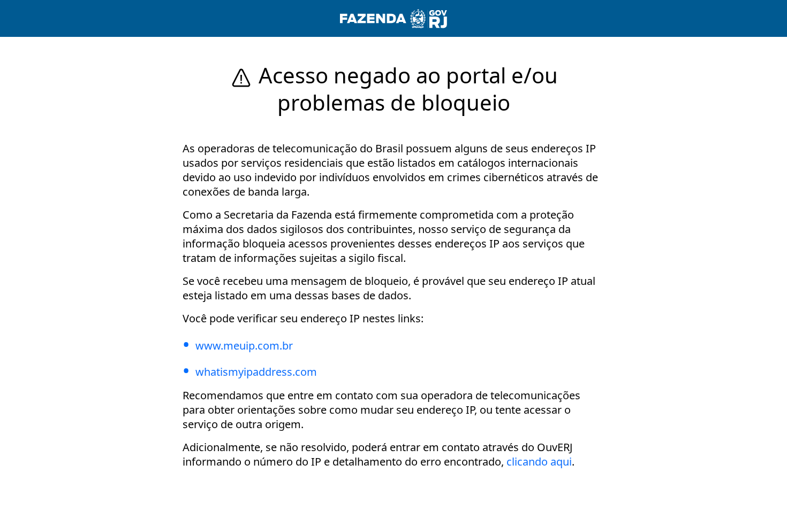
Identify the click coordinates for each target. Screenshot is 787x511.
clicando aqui (539, 461)
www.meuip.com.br (244, 345)
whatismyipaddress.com (256, 372)
